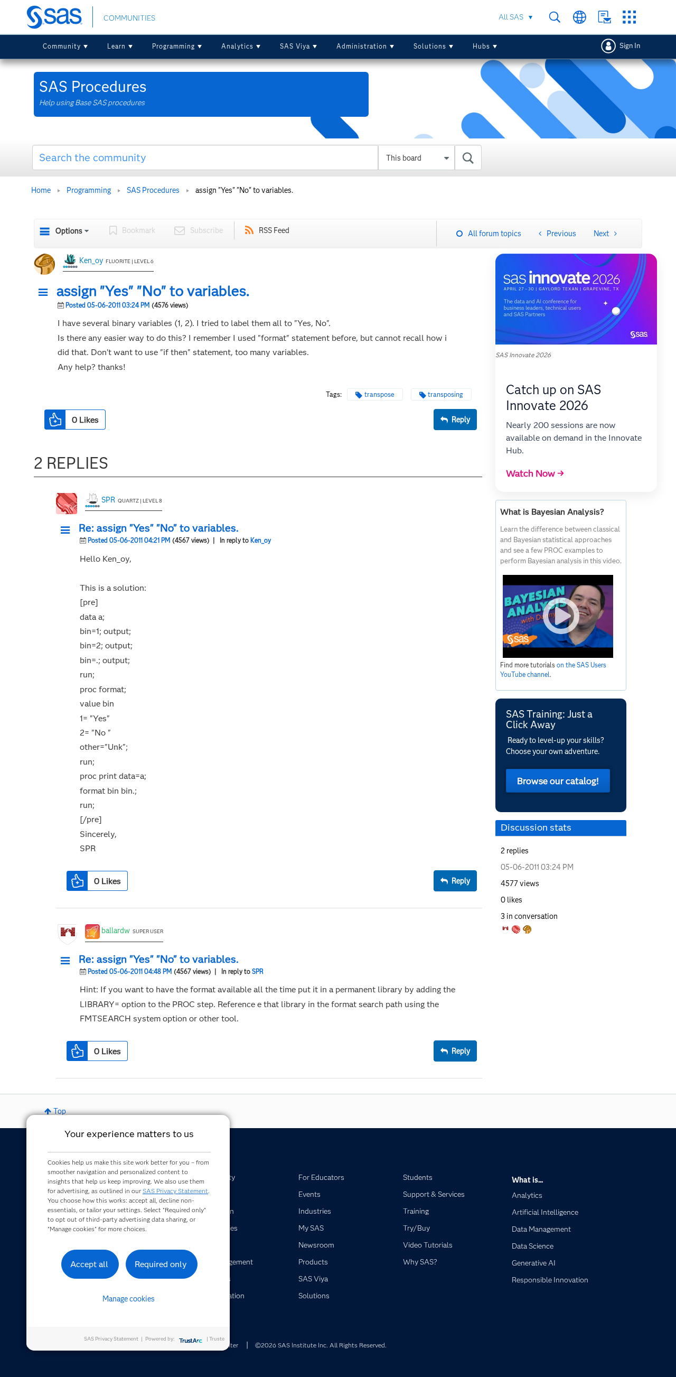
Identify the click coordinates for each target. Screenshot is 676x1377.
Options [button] (68, 231)
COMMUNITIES (129, 18)
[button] (46, 292)
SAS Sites (629, 17)
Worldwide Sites (579, 17)
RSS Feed (274, 230)
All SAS (511, 17)
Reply (461, 419)
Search (554, 17)
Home (41, 190)
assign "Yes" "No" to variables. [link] (244, 190)
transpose (379, 394)
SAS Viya (295, 46)
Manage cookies (128, 1299)
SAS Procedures (153, 190)
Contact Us (604, 17)
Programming (173, 46)
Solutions (430, 46)
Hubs (481, 46)
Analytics (237, 46)
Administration (361, 46)
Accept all (89, 1264)
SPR (108, 500)
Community (62, 46)
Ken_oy (91, 260)
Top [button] (59, 1111)
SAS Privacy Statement (175, 1191)
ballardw (115, 930)
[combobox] (257, 157)
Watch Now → (535, 473)
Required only (161, 1264)
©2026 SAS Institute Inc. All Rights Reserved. (321, 1345)
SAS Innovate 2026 (523, 355)
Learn (116, 46)
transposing (445, 394)
